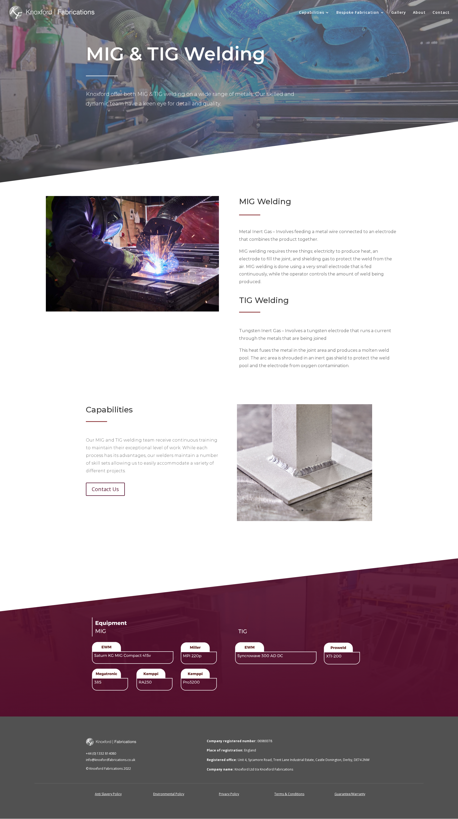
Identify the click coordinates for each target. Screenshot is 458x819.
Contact (441, 13)
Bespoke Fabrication (357, 13)
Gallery (398, 13)
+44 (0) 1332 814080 (101, 753)
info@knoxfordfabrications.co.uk (110, 760)
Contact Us (105, 489)
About (419, 13)
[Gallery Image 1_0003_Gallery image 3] (304, 519)
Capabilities (311, 13)
